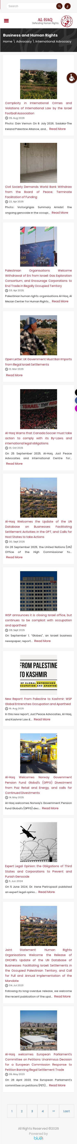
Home (7, 41)
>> (53, 1111)
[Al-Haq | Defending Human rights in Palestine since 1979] (52, 21)
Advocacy (24, 41)
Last (66, 1111)
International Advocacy (53, 41)
